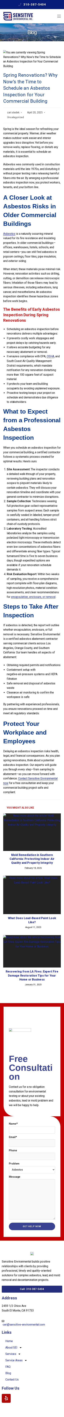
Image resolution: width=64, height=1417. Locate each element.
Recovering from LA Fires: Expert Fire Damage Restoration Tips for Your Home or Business (32, 975)
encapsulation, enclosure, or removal (33, 597)
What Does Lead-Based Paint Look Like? (32, 920)
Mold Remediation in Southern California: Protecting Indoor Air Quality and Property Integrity (32, 859)
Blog (8, 1373)
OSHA (50, 356)
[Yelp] (6, 1398)
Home (9, 1341)
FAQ (7, 1366)
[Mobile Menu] (59, 16)
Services (10, 1354)
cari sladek (13, 112)
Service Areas (14, 1360)
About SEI (11, 1347)
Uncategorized (15, 117)
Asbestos (9, 233)
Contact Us (12, 1379)
